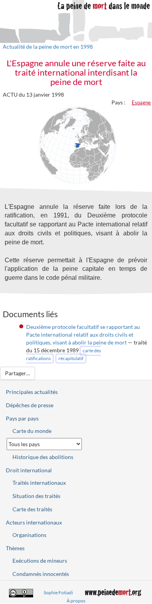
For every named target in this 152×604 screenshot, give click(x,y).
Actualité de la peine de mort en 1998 (48, 46)
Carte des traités (32, 509)
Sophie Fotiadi (58, 592)
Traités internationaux (39, 482)
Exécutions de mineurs (39, 560)
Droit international (29, 470)
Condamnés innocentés (40, 573)
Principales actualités (32, 392)
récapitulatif (70, 358)
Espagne (141, 102)
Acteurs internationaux (34, 522)
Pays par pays (22, 418)
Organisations (29, 535)
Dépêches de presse (29, 405)
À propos (76, 601)
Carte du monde (31, 430)
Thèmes (15, 548)
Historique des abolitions (42, 457)
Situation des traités (36, 496)
